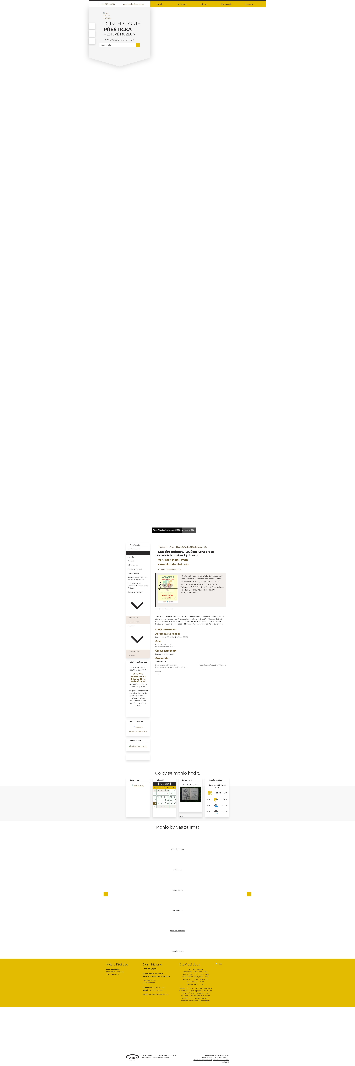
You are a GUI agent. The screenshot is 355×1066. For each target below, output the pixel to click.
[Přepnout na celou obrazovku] (158, 671)
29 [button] (161, 791)
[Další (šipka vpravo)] (181, 816)
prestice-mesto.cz (177, 931)
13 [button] (164, 797)
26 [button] (161, 804)
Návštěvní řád (133, 565)
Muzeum (249, 4)
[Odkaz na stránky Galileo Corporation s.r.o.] (132, 1057)
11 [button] (158, 797)
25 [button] (158, 804)
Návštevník (182, 4)
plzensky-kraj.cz (177, 849)
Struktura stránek (220, 1058)
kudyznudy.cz (177, 890)
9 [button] (174, 794)
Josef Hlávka (133, 618)
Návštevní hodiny (134, 549)
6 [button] (164, 794)
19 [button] (161, 800)
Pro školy (131, 561)
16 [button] (174, 797)
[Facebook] (92, 33)
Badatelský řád (133, 573)
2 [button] (174, 791)
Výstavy (204, 4)
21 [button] (168, 800)
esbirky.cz (178, 869)
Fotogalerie (226, 4)
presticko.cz (177, 910)
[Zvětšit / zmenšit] (160, 671)
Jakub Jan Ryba (134, 622)
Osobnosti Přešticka (135, 592)
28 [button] (158, 791)
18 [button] (158, 800)
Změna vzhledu (207, 1058)
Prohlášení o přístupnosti (202, 1060)
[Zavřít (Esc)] (156, 671)
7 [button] (167, 794)
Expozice (131, 626)
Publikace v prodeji (135, 569)
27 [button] (155, 791)
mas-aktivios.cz (177, 951)
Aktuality (131, 557)
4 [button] (158, 794)
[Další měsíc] (170, 784)
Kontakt (159, 4)
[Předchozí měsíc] (158, 784)
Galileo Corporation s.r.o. (160, 1058)
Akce (172, 547)
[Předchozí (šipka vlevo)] (180, 816)
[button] (138, 605)
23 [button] (174, 800)
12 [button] (161, 797)
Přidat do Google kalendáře (169, 569)
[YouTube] (92, 41)
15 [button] (171, 797)
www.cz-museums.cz (138, 731)
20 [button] (165, 800)
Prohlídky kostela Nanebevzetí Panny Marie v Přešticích (138, 586)
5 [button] (161, 794)
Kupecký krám (134, 651)
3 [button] (154, 794)
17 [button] (154, 800)
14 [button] (168, 797)
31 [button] (168, 791)
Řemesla (132, 656)
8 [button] (171, 794)
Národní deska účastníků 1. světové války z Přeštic (138, 578)
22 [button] (171, 800)
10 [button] (154, 797)
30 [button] (165, 791)
